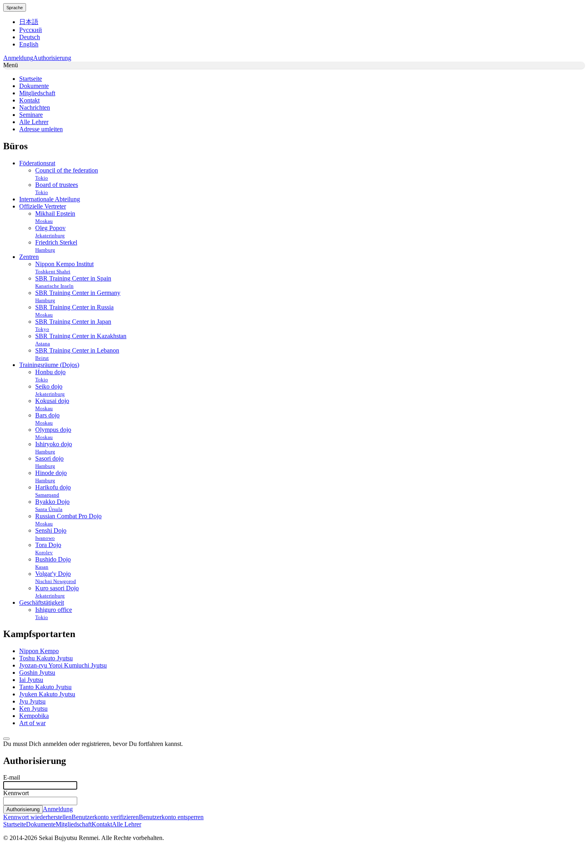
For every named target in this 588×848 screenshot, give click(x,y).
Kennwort (16, 793)
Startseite (14, 824)
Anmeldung (18, 57)
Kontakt (102, 824)
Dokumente (41, 824)
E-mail (11, 777)
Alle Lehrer (126, 824)
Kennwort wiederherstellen (37, 817)
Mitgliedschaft (74, 824)
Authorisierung (52, 57)
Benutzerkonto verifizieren (105, 817)
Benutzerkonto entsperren (171, 817)
